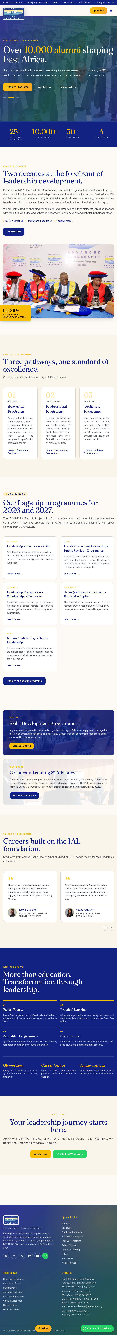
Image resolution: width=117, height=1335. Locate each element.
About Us (66, 1223)
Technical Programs (71, 1241)
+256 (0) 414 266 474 (12, 2)
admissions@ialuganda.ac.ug (88, 1306)
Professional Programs (73, 1236)
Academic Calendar (12, 1292)
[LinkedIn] (30, 1256)
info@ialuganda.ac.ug (37, 2)
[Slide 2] (11, 93)
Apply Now (98, 10)
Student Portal (85, 2)
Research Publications (14, 1296)
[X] (22, 1256)
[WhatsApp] (45, 1256)
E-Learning (69, 2)
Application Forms (12, 1283)
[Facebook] (6, 1256)
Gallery (65, 1254)
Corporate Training (71, 1249)
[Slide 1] (4, 93)
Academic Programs (72, 1232)
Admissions (67, 1258)
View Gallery (68, 82)
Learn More (14, 227)
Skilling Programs (70, 1245)
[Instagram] (14, 1256)
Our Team (66, 1228)
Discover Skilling (22, 741)
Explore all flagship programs (24, 676)
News (55, 2)
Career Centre (10, 1305)
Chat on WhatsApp (71, 1149)
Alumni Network (69, 1262)
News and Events (12, 1309)
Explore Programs (18, 82)
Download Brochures (13, 1279)
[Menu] (111, 11)
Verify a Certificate (105, 2)
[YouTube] (37, 1256)
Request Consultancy (24, 791)
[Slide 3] (17, 93)
